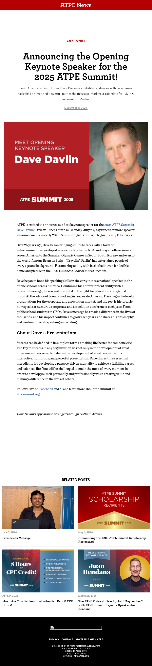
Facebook (46, 389)
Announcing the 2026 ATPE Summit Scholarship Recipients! (112, 540)
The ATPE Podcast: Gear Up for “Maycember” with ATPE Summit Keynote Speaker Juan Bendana (110, 605)
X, (61, 389)
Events (80, 41)
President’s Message (16, 538)
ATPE (70, 41)
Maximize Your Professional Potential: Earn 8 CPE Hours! (37, 603)
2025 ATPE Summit (118, 225)
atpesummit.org (28, 394)
